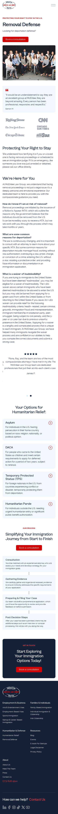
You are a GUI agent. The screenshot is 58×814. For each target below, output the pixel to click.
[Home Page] (9, 5)
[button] (53, 5)
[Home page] (11, 692)
